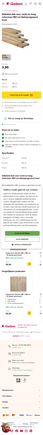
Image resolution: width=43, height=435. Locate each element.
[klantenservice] (35, 3)
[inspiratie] (30, 3)
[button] (26, 4)
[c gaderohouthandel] (21, 431)
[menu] (3, 3)
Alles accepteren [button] (22, 233)
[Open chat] (6, 428)
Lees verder (7, 228)
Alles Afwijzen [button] (22, 239)
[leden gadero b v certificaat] (3, 424)
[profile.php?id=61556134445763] (16, 431)
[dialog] (21, 217)
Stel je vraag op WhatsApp (20, 118)
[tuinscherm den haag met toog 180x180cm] (29, 264)
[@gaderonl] (12, 431)
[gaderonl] (26, 431)
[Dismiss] (34, 427)
